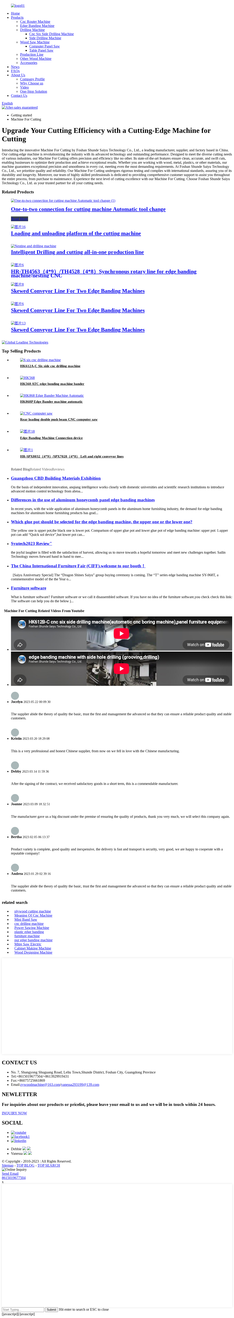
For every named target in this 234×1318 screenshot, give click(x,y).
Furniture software (28, 588)
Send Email (10, 1174)
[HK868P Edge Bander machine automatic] (52, 395)
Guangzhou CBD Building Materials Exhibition (56, 478)
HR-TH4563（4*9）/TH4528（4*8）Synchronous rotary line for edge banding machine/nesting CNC (104, 273)
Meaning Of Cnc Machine (33, 915)
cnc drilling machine (29, 924)
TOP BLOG (25, 1165)
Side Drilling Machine (45, 38)
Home (15, 13)
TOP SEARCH (48, 1165)
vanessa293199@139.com (80, 1084)
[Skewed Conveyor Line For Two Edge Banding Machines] (17, 284)
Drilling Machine (32, 30)
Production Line (31, 54)
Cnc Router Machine (35, 22)
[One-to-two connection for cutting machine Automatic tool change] (63, 201)
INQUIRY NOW (14, 1113)
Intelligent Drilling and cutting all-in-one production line (77, 252)
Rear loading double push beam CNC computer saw (59, 419)
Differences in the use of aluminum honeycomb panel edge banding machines (83, 499)
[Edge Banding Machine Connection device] (27, 431)
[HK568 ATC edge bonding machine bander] (27, 378)
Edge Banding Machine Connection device (51, 438)
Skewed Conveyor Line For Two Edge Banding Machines (78, 291)
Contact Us (19, 95)
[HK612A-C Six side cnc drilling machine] (40, 360)
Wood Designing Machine (33, 952)
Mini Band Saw (25, 919)
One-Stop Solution (33, 91)
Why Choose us (31, 83)
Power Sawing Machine (31, 928)
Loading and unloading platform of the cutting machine (76, 233)
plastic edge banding (29, 932)
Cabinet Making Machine (32, 948)
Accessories (28, 63)
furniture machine (27, 936)
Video (24, 87)
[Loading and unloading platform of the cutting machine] (18, 227)
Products (17, 17)
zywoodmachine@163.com (40, 1084)
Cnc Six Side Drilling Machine (51, 34)
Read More (19, 219)
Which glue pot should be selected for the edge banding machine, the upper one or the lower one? (101, 521)
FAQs (15, 71)
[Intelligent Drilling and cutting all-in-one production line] (33, 246)
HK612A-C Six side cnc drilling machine (50, 366)
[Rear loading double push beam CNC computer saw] (36, 413)
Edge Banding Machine (37, 26)
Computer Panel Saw (44, 46)
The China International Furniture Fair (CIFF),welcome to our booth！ (78, 565)
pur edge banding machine (33, 940)
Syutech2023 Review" (31, 543)
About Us (18, 75)
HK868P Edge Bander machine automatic (51, 401)
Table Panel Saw (41, 50)
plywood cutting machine (32, 911)
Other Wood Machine (35, 59)
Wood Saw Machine (35, 42)
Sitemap (7, 1165)
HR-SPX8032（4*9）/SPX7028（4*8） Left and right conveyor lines (72, 456)
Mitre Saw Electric (27, 944)
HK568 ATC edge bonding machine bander (52, 384)
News (15, 67)
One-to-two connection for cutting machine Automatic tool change (88, 209)
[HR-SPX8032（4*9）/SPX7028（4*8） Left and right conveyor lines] (26, 450)
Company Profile (32, 79)
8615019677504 (14, 1178)
